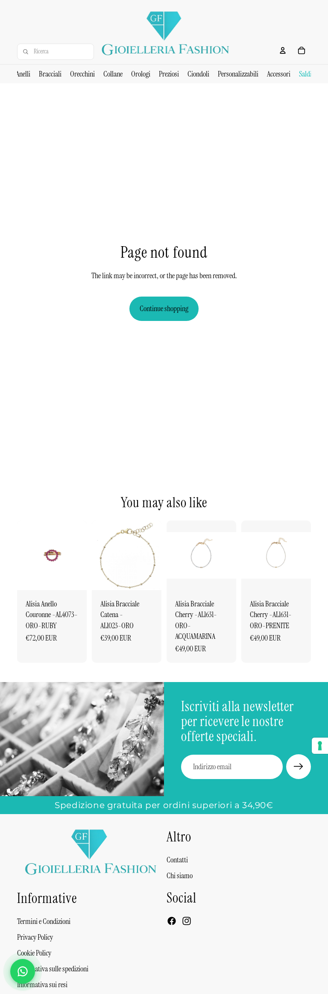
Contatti (177, 860)
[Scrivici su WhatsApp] (22, 971)
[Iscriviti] (298, 766)
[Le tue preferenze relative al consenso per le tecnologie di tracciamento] (320, 746)
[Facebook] (172, 921)
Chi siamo (180, 875)
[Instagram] (187, 921)
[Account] (282, 50)
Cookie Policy (34, 953)
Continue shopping (164, 308)
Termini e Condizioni (43, 921)
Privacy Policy (35, 937)
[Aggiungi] (73, 577)
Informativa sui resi (42, 985)
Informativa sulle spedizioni (52, 969)
